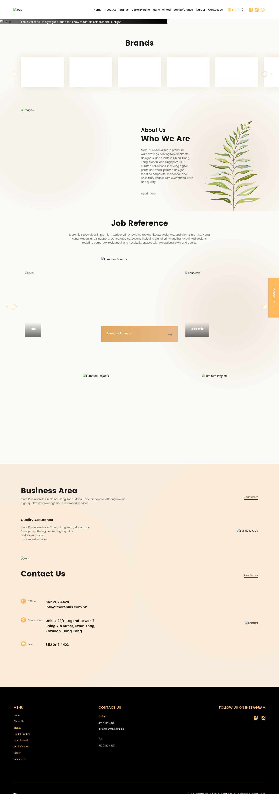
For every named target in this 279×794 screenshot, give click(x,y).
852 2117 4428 (57, 602)
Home (98, 10)
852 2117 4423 (57, 644)
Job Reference (183, 10)
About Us (110, 10)
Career (200, 10)
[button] (267, 74)
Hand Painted (162, 10)
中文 (241, 10)
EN (233, 10)
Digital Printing (141, 10)
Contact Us (215, 10)
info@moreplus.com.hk (66, 607)
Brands (123, 10)
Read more (148, 194)
